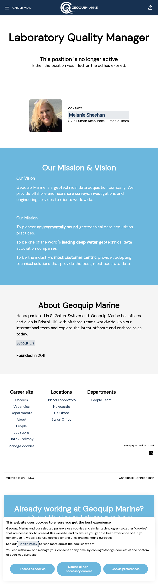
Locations (21, 432)
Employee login (14, 478)
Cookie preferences (126, 569)
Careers (21, 400)
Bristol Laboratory (61, 400)
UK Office (61, 413)
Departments (21, 413)
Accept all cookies (32, 569)
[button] (150, 7)
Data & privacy (22, 439)
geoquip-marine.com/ (139, 445)
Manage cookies (21, 446)
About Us (25, 343)
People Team (101, 400)
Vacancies (21, 406)
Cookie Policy (27, 544)
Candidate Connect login (136, 478)
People (21, 426)
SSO (31, 478)
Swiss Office (61, 419)
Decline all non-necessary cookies (79, 569)
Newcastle (61, 406)
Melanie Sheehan (87, 115)
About (22, 419)
